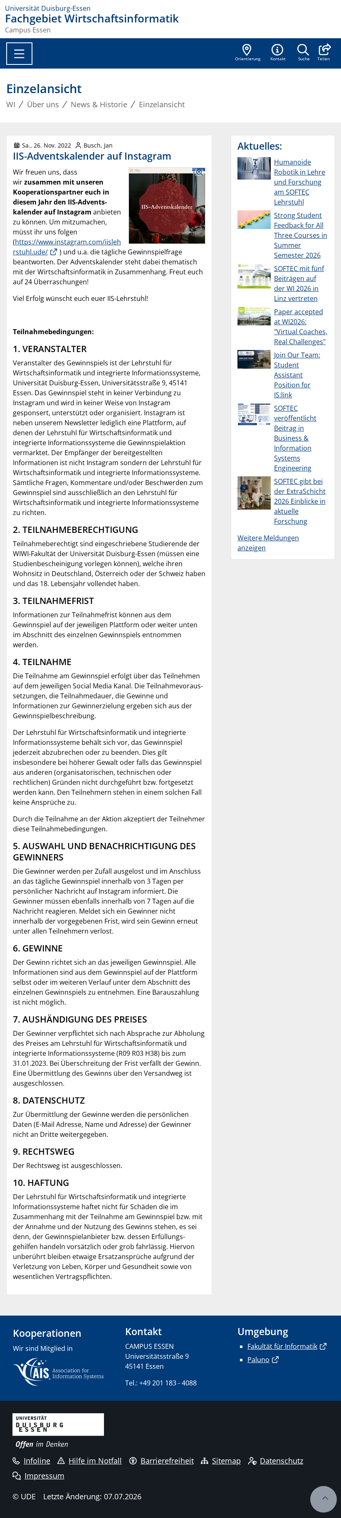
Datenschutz (281, 1461)
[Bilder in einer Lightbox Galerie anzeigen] (167, 206)
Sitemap (226, 1461)
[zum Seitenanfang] (323, 1499)
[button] (323, 53)
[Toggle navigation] (19, 53)
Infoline (37, 1461)
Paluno (258, 1359)
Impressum (44, 1476)
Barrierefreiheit (167, 1461)
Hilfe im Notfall (95, 1461)
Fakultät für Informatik (282, 1346)
